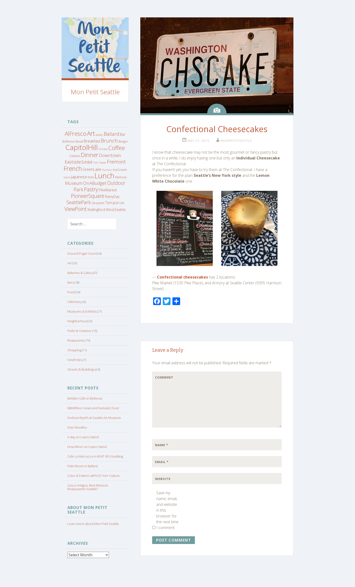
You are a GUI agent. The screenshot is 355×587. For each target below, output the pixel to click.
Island (67, 177)
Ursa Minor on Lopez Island (87, 446)
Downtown (110, 155)
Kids (91, 177)
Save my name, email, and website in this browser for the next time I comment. (167, 510)
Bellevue (68, 141)
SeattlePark (78, 202)
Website (162, 479)
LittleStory (74, 302)
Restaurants (76, 340)
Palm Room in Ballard (82, 466)
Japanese (79, 176)
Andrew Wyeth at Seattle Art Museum (94, 417)
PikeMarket (108, 189)
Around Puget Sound (82, 253)
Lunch (104, 175)
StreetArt (98, 203)
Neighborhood (77, 321)
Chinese (103, 149)
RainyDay (112, 196)
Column (74, 156)
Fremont (116, 161)
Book (79, 141)
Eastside (73, 162)
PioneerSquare (87, 195)
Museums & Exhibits (81, 311)
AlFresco (75, 133)
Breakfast (92, 141)
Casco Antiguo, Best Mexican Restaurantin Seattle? (87, 487)
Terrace (112, 202)
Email (162, 462)
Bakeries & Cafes (79, 273)
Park (78, 189)
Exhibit (87, 162)
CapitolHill (81, 147)
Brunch (109, 140)
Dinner (89, 155)
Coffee (116, 148)
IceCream (120, 169)
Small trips (74, 360)
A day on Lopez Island (83, 437)
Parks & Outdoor (79, 331)
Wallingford (96, 209)
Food (71, 292)
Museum (73, 183)
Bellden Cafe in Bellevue (84, 398)
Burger (123, 141)
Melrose (121, 177)
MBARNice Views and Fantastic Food (93, 408)
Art (91, 133)
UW (121, 203)
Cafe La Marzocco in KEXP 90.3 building (95, 456)
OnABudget (94, 183)
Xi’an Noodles (77, 427)
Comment (164, 377)
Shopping (74, 350)
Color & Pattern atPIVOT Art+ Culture (93, 475)
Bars (70, 282)
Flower (102, 162)
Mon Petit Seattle (95, 91)
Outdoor (116, 183)
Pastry (91, 189)
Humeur (107, 170)
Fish (95, 162)
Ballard (111, 134)
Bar (123, 134)
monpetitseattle (236, 140)
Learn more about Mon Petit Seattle (93, 524)
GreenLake (92, 169)
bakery (99, 134)
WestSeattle (116, 209)
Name (161, 445)
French (73, 168)
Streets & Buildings (80, 369)
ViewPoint (75, 208)
